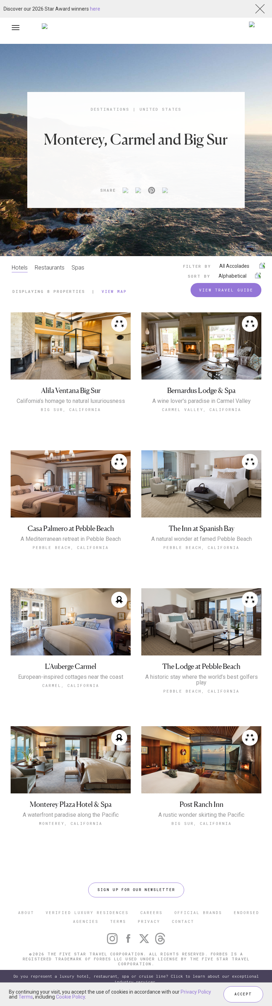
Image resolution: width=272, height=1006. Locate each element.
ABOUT (26, 912)
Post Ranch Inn (201, 804)
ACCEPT (243, 994)
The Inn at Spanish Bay (201, 529)
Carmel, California (70, 685)
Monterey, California (70, 823)
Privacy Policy (196, 992)
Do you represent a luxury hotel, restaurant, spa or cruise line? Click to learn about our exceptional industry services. (136, 978)
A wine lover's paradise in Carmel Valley (201, 401)
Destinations (110, 109)
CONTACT (183, 921)
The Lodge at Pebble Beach (201, 667)
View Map (114, 291)
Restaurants (49, 267)
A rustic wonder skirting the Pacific (201, 815)
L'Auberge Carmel (70, 667)
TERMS (118, 921)
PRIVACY (149, 921)
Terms (25, 997)
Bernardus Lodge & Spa (201, 391)
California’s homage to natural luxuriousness (71, 401)
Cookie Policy (70, 997)
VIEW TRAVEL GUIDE (226, 290)
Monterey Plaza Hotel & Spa (71, 804)
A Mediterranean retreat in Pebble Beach (71, 539)
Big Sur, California (71, 409)
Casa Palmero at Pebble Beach (71, 529)
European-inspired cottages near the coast (70, 677)
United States (160, 109)
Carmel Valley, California (201, 409)
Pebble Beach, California (71, 547)
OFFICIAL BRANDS (198, 912)
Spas (78, 267)
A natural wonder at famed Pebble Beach (201, 539)
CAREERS (151, 912)
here (95, 9)
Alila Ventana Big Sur (71, 391)
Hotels (20, 267)
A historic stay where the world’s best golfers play (201, 680)
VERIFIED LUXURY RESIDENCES (87, 912)
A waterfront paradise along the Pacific (71, 815)
